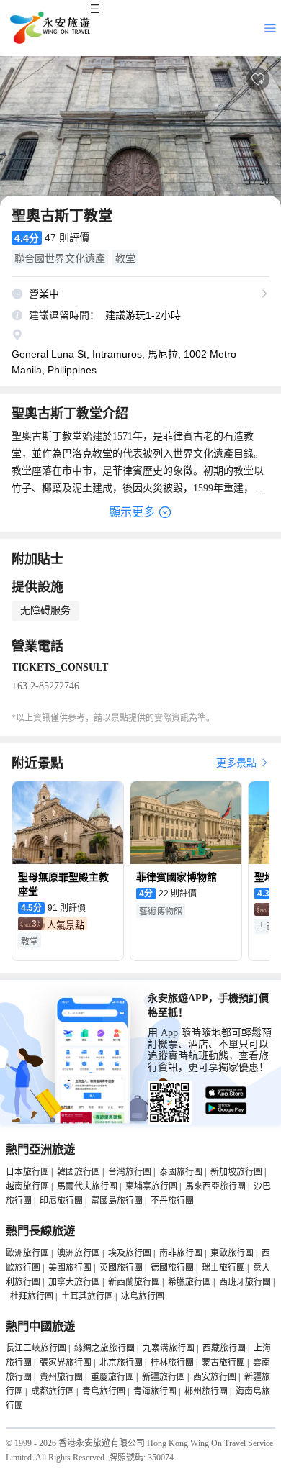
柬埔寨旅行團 (151, 1186)
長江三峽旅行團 (36, 1348)
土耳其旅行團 (87, 1296)
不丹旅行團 (172, 1201)
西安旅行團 (214, 1377)
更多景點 (237, 763)
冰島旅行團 (142, 1296)
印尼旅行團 (61, 1201)
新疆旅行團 (163, 1377)
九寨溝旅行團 (169, 1348)
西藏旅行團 (224, 1348)
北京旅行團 (121, 1363)
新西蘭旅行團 (134, 1282)
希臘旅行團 (189, 1282)
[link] (67, 923)
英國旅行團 (121, 1268)
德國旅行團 (172, 1268)
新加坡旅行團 (236, 1172)
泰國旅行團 (180, 1172)
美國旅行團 (70, 1268)
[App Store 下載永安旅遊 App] (226, 1092)
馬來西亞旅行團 (215, 1186)
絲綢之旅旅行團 (104, 1348)
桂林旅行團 (172, 1363)
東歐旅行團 (232, 1253)
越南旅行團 (27, 1186)
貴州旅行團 (61, 1377)
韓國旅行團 (78, 1172)
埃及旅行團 (129, 1253)
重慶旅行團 (112, 1377)
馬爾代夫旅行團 (87, 1186)
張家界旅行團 (66, 1363)
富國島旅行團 (117, 1201)
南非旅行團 (180, 1253)
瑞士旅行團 (223, 1268)
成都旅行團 (52, 1391)
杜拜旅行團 (31, 1296)
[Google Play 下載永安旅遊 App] (226, 1108)
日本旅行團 (27, 1172)
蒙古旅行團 (223, 1363)
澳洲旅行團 (78, 1253)
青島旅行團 (103, 1391)
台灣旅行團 (129, 1172)
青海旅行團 (155, 1391)
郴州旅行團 (206, 1391)
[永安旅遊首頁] (49, 28)
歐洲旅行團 (27, 1253)
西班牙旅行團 (245, 1282)
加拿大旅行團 (74, 1282)
